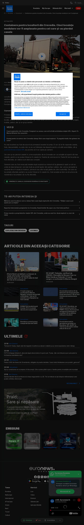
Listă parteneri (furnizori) (22, 107)
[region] (42, 96)
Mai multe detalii (26, 91)
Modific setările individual (23, 114)
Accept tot (63, 114)
